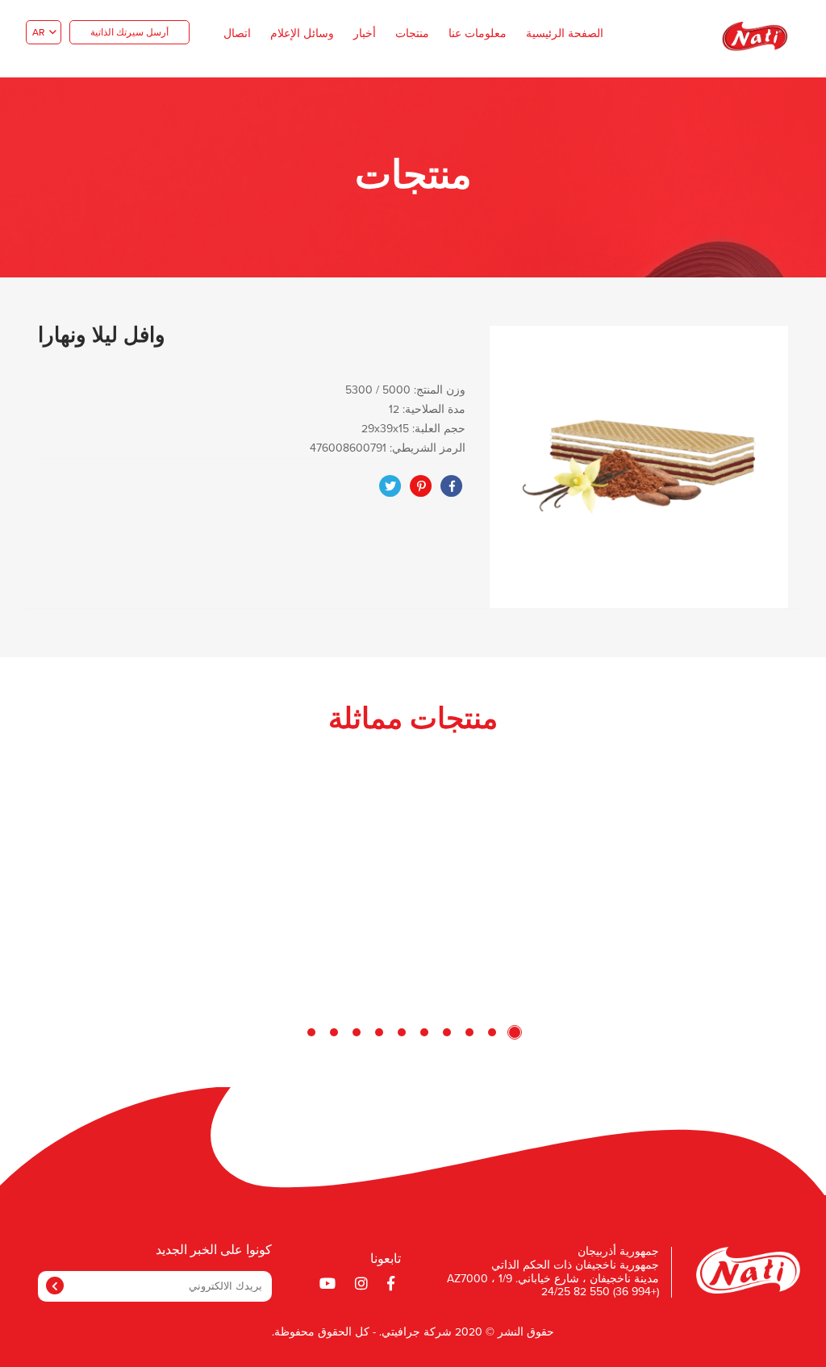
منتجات (412, 34)
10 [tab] (311, 1032)
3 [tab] (469, 1032)
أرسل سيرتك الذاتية (129, 33)
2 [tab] (492, 1032)
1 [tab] (514, 1032)
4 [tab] (447, 1032)
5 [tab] (424, 1032)
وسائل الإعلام (302, 34)
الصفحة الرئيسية (564, 34)
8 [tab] (357, 1032)
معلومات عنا (477, 34)
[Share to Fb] (451, 486)
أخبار (364, 34)
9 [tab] (334, 1032)
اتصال (237, 34)
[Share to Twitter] (390, 486)
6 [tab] (402, 1032)
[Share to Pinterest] (421, 486)
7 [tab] (379, 1032)
